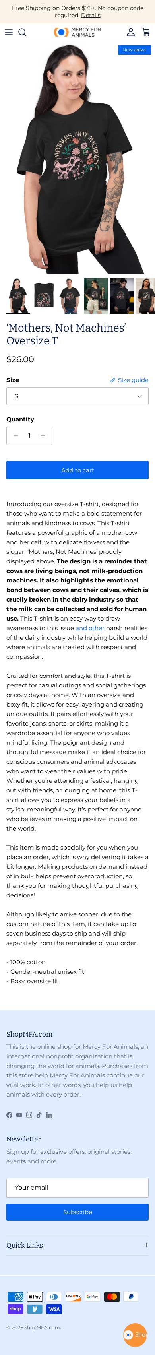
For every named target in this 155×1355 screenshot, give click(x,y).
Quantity (20, 419)
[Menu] (8, 32)
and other (90, 628)
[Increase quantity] (45, 436)
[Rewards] (135, 1335)
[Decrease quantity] (14, 436)
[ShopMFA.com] (77, 32)
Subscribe (77, 1212)
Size (12, 380)
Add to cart (77, 470)
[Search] (26, 32)
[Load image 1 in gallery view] (77, 157)
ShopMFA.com (42, 1327)
